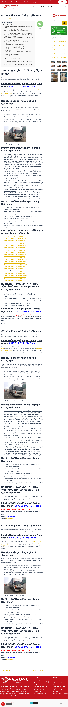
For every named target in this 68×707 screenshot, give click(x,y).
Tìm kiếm (53, 20)
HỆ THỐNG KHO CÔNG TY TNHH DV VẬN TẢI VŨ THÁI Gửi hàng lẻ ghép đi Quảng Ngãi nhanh (18, 35)
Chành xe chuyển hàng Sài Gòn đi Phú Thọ (14, 250)
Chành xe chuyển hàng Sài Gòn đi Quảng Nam (15, 273)
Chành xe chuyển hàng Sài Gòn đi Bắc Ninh (15, 240)
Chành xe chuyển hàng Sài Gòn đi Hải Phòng (15, 247)
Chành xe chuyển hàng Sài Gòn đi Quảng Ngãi (15, 275)
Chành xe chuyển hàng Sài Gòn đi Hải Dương (15, 243)
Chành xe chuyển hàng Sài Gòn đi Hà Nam (14, 256)
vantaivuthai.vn (10, 323)
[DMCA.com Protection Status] (34, 703)
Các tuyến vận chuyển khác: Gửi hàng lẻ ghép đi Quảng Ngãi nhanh (18, 33)
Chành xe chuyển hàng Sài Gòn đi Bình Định (15, 277)
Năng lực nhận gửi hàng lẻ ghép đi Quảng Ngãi (14, 29)
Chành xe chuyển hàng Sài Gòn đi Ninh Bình (15, 257)
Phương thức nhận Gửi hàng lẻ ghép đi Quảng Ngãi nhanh (16, 30)
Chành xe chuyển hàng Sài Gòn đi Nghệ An (15, 261)
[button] (62, 2)
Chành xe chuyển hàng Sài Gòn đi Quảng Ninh (15, 249)
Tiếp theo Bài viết (38, 670)
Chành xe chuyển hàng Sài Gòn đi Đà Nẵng (15, 271)
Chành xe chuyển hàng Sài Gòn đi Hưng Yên (15, 254)
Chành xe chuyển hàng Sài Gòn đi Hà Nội (14, 236)
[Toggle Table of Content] (32, 23)
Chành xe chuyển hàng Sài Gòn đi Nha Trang (15, 280)
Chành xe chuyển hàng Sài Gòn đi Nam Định (15, 245)
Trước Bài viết (5, 670)
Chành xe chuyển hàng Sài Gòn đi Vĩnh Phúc (15, 252)
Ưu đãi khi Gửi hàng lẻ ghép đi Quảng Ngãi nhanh (15, 31)
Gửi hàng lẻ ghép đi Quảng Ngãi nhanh (12, 24)
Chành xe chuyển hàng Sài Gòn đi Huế (13, 268)
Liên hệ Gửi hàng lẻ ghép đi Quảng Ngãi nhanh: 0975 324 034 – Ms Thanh (18, 27)
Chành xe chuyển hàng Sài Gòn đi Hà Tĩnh (14, 263)
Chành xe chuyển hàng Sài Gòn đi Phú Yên (14, 278)
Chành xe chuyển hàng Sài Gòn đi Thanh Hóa (15, 259)
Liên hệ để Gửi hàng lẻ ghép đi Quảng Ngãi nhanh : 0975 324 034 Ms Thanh (19, 38)
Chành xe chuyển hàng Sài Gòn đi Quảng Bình (15, 264)
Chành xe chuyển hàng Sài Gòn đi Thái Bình (15, 238)
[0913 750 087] (3, 704)
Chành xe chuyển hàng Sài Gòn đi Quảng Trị (15, 266)
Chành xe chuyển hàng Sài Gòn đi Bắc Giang (15, 242)
